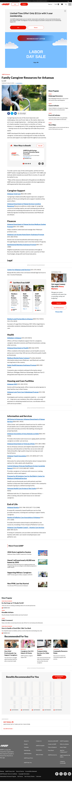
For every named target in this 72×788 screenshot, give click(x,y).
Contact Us (38, 741)
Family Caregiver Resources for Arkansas (28, 77)
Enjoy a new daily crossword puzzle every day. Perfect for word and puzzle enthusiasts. (22, 622)
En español (19, 83)
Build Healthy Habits (25, 296)
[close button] (65, 11)
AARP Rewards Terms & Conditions (8, 773)
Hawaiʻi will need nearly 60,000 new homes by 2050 (21, 561)
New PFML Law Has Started (18, 583)
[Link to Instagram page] (65, 774)
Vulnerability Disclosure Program (8, 776)
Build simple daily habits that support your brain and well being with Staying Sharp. (26, 303)
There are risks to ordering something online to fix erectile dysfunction (18, 605)
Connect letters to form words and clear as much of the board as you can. (59, 128)
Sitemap (2, 771)
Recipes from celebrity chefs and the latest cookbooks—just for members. (14, 302)
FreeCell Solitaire (54, 115)
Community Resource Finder (60, 652)
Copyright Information (23, 773)
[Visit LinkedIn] (69, 774)
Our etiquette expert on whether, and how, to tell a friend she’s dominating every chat (22, 630)
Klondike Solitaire (8, 612)
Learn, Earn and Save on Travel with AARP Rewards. (38, 303)
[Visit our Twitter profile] (61, 774)
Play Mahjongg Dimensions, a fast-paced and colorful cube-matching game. (58, 99)
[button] (66, 4)
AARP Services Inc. (52, 755)
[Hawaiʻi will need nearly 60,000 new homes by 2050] (42, 563)
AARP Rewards (27, 753)
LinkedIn (15, 113)
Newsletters (39, 750)
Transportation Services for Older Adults (43, 653)
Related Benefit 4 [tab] (28, 163)
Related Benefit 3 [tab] (27, 163)
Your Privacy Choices (29, 776)
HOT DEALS (7, 722)
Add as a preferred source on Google (24, 113)
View (12, 307)
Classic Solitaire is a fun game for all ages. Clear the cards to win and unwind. (58, 108)
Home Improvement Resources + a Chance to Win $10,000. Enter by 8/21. (33, 1)
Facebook (8, 113)
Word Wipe (52, 125)
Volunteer (26, 747)
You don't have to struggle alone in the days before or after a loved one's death (10, 659)
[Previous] (39, 163)
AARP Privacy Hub (10, 771)
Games (50, 94)
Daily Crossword (7, 620)
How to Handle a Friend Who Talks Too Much (16, 628)
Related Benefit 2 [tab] (25, 163)
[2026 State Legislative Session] (42, 553)
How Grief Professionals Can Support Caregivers (10, 653)
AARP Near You (28, 762)
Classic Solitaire (54, 105)
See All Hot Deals (7, 728)
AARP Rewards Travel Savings (38, 297)
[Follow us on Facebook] (56, 774)
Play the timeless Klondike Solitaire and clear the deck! (15, 615)
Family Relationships (7, 601)
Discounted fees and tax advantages (31, 155)
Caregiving (7, 649)
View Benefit (26, 157)
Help (62, 4)
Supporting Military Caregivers (19, 573)
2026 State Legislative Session (19, 552)
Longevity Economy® (62, 762)
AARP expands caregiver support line (27, 656)
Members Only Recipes (14, 296)
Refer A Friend (39, 754)
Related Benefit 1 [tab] (23, 163)
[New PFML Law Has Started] (42, 584)
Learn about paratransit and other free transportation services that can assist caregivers (43, 660)
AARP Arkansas (6, 74)
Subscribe (59, 303)
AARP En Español (40, 745)
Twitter (12, 113)
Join (18, 27)
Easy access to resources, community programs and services (59, 657)
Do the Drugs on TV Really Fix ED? (13, 603)
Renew (36, 27)
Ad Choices (20, 776)
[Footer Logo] (8, 746)
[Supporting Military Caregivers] (42, 575)
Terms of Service (20, 771)
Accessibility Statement (31, 771)
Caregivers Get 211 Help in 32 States (27, 652)
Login (55, 4)
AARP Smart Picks (28, 758)
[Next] (42, 163)
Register (50, 4)
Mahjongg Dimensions (56, 96)
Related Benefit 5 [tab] (30, 163)
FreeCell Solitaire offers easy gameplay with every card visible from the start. (58, 118)
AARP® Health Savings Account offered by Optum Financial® (31, 152)
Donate (26, 744)
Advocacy (23, 649)
